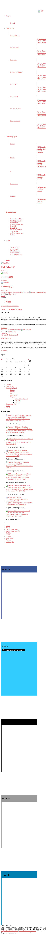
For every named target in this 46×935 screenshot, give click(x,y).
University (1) (7, 286)
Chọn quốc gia (10, 386)
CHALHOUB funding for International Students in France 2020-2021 (17, 515)
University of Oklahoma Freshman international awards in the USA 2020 (19, 455)
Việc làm (8, 540)
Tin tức (8, 535)
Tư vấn (8, 406)
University (4, 333)
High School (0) (8, 267)
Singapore (8, 301)
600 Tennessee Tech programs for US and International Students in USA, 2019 (17, 478)
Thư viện (8, 536)
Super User (12, 294)
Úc (11, 393)
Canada (12, 391)
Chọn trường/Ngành (11, 388)
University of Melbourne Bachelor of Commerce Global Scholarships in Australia (19, 431)
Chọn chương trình (11, 404)
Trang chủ (8, 384)
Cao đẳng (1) (7, 277)
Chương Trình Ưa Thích (12, 529)
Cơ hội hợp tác (10, 542)
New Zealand (14, 395)
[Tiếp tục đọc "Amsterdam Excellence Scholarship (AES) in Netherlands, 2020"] (19, 440)
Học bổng (8, 533)
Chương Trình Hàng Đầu (13, 531)
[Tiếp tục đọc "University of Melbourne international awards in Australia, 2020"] (19, 464)
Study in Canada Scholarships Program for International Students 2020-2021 (18, 419)
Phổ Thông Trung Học (21, 399)
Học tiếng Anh (10, 538)
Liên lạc (8, 526)
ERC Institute (6, 339)
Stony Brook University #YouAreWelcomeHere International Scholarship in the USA (19, 503)
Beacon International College (11, 309)
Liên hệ (8, 407)
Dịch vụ (8, 527)
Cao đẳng (3, 296)
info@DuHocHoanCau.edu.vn (9, 931)
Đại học (17, 402)
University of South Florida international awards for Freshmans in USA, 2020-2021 (19, 490)
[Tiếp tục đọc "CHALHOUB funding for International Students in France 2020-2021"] (19, 513)
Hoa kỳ (12, 390)
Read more (4, 271)
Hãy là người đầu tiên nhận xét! (10, 306)
